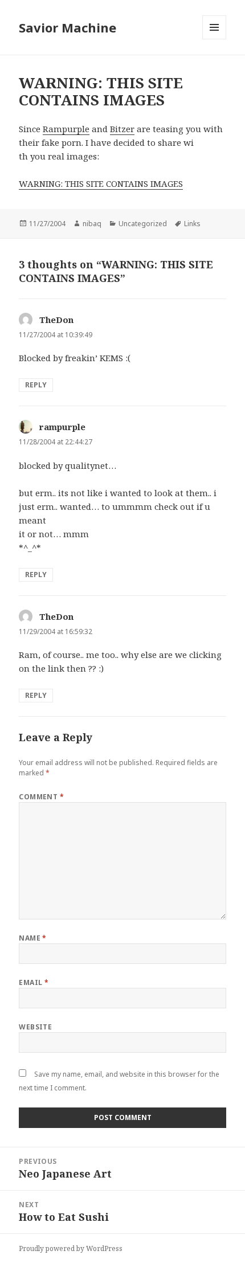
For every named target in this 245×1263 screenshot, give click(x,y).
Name (33, 938)
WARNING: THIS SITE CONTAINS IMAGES (101, 183)
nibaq (92, 223)
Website (35, 1027)
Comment (41, 797)
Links (192, 223)
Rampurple (66, 128)
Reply (36, 385)
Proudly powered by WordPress (70, 1248)
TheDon (56, 319)
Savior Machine (67, 27)
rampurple (62, 426)
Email (33, 982)
